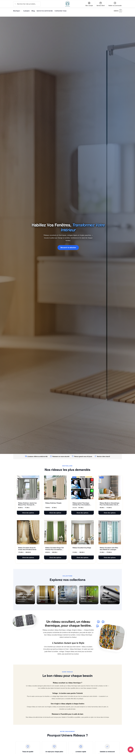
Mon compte (89, 5)
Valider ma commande (115, 5)
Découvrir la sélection (68, 248)
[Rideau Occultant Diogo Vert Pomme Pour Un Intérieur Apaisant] (55, 532)
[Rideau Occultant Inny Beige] (82, 532)
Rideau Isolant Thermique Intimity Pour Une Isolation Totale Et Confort (81, 504)
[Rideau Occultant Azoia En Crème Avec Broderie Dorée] (28, 532)
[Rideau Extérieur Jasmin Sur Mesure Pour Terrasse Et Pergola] (28, 488)
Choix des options (28, 513)
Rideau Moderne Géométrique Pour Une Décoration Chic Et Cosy (109, 504)
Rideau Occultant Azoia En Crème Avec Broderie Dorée (27, 548)
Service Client (101, 5)
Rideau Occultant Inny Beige (82, 548)
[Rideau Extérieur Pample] (55, 488)
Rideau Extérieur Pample (53, 503)
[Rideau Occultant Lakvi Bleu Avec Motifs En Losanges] (109, 532)
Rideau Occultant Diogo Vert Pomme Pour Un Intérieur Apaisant (54, 548)
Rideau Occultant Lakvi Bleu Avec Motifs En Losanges (109, 548)
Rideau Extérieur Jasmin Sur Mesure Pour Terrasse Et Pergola (27, 504)
